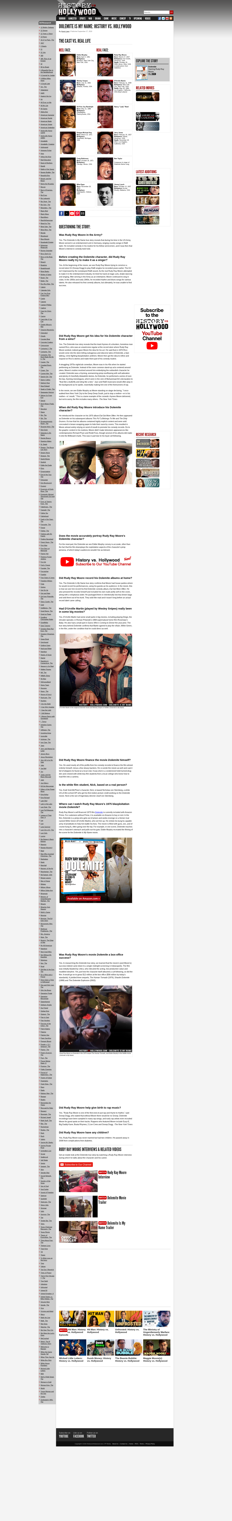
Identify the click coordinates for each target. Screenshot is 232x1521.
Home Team (45, 685)
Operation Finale (46, 993)
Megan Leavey (46, 878)
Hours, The (44, 691)
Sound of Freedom (47, 1192)
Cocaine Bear (45, 339)
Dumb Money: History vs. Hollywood (99, 1359)
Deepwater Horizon (47, 392)
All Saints (44, 109)
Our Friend (44, 1008)
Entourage (44, 480)
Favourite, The (46, 524)
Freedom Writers (46, 581)
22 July (43, 52)
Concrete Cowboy (47, 342)
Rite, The (44, 1124)
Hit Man (43, 679)
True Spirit (44, 1281)
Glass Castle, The (47, 602)
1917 (42, 43)
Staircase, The (46, 1202)
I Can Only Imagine (47, 707)
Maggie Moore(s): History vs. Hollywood (155, 1359)
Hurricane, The (46, 698)
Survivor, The (45, 1214)
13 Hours (44, 37)
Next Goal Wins (46, 952)
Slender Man (45, 1173)
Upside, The (45, 1305)
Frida (42, 584)
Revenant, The (46, 1114)
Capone (43, 302)
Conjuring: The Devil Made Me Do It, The (47, 357)
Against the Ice (46, 96)
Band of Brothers (46, 163)
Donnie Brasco (46, 438)
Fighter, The (45, 531)
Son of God (45, 1186)
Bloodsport (44, 236)
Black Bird (44, 211)
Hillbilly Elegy (45, 676)
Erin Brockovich (46, 483)
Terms (142, 1444)
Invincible (44, 736)
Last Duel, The (46, 807)
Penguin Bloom (46, 1041)
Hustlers (43, 701)
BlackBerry (44, 217)
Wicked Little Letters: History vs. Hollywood (71, 1359)
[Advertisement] (152, 582)
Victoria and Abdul (47, 1311)
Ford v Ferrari (45, 565)
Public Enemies (46, 1069)
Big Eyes (44, 195)
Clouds (43, 336)
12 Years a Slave (47, 34)
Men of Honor (45, 881)
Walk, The (44, 1321)
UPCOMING (138, 18)
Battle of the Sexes (47, 169)
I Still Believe (45, 713)
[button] (61, 213)
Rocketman (45, 1127)
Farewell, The (45, 510)
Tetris (42, 1224)
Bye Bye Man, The (47, 284)
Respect (43, 1111)
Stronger (44, 1208)
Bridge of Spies (46, 275)
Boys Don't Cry (46, 254)
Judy (42, 780)
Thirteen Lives (46, 1246)
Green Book (45, 639)
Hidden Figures (46, 669)
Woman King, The (47, 1385)
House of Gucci (46, 694)
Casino (43, 316)
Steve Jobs (45, 1205)
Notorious (44, 960)
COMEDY (123, 18)
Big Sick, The (45, 205)
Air (42, 99)
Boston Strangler (46, 251)
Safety (43, 1139)
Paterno (43, 1032)
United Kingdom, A (47, 1294)
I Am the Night (46, 704)
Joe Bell (43, 768)
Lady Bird (44, 801)
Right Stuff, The (46, 1120)
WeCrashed (45, 1338)
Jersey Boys (45, 754)
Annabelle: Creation (47, 144)
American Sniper (46, 124)
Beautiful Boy (45, 175)
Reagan (43, 1096)
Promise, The (45, 1066)
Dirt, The (44, 418)
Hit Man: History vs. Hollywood (98, 1330)
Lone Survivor (45, 827)
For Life (43, 562)
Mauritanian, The (46, 872)
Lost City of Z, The (47, 830)
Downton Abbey (46, 441)
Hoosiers (44, 688)
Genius (43, 587)
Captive (43, 308)
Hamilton (44, 652)
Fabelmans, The (46, 507)
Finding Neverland (47, 539)
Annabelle (44, 141)
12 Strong (44, 30)
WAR (90, 18)
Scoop (43, 1154)
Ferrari (43, 528)
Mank (42, 862)
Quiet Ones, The (46, 1084)
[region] (46, 1443)
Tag (42, 1217)
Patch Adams (45, 1029)
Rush (42, 1136)
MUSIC (114, 18)
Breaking (44, 265)
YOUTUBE (63, 1436)
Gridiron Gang (45, 645)
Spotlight (44, 1199)
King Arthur (44, 794)
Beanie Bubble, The (47, 172)
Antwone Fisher (46, 150)
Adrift (42, 93)
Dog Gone (44, 430)
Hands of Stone (46, 655)
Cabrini (43, 287)
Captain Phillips (46, 305)
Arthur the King (46, 157)
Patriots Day (45, 1035)
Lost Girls (44, 833)
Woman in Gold (46, 1382)
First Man (44, 545)
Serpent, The (45, 1166)
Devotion (44, 409)
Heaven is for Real (47, 666)
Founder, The (45, 568)
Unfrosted (44, 1287)
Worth (43, 1388)
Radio (43, 1090)
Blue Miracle (45, 239)
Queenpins (44, 1081)
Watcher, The (45, 1327)
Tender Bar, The (46, 1221)
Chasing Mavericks (47, 330)
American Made (46, 121)
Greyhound (44, 642)
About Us (115, 1444)
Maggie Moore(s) (46, 848)
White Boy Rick (46, 1360)
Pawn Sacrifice (46, 1038)
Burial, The (44, 278)
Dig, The (44, 415)
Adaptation (44, 90)
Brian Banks (45, 271)
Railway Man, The (47, 1093)
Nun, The (44, 963)
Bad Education (46, 160)
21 (41, 49)
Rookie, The (45, 1130)
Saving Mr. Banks (47, 1142)
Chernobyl (44, 333)
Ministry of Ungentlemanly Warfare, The (46, 899)
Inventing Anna (46, 733)
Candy (43, 298)
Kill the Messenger (47, 786)
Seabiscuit (44, 1157)
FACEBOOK (78, 1436)
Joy (42, 772)
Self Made (44, 1160)
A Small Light (45, 84)
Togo (42, 1263)
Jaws (42, 746)
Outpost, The (45, 1014)
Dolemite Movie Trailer (112, 1200)
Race (42, 1087)
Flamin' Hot (44, 554)
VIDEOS (147, 18)
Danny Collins (45, 380)
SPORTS (83, 18)
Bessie (43, 187)
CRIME (106, 18)
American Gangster (47, 115)
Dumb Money (45, 459)
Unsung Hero (45, 1302)
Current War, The (46, 373)
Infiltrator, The (45, 730)
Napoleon (44, 949)
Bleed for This (45, 223)
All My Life (44, 106)
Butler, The (44, 281)
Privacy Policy (150, 1444)
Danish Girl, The (46, 377)
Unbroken (44, 1284)
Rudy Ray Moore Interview (112, 1175)
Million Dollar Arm (47, 890)
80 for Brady (45, 67)
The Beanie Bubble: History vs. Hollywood (127, 1359)
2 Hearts (44, 46)
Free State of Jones (47, 578)
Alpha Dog (44, 112)
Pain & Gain (45, 1017)
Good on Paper (46, 614)
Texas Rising (45, 1232)
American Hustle (46, 118)
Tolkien (43, 1266)
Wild (42, 1374)
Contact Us (123, 1444)
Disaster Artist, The (47, 427)
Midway (43, 884)
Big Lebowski (45, 198)
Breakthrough (45, 268)
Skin (42, 1170)
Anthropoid (44, 147)
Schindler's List (46, 1151)
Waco (43, 1314)
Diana (43, 412)
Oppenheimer (45, 1002)
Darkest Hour (45, 383)
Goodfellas (44, 622)
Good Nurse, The (47, 611)
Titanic (43, 1255)
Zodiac (43, 1397)
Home (131, 1444)
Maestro (43, 844)
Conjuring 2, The (46, 349)
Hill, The (43, 672)
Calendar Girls (46, 290)
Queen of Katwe (46, 1078)
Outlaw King (45, 1011)
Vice (42, 1308)
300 (42, 56)
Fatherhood (44, 516)
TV (130, 18)
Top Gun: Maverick (47, 1270)
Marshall (44, 865)
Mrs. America (45, 934)
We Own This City (47, 1330)
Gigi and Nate (45, 593)
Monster (43, 915)
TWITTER (91, 1436)
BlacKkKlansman (47, 220)
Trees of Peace (46, 1273)
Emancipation (45, 471)
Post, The (44, 1058)
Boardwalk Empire (47, 242)
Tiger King (44, 1249)
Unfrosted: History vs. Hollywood (127, 1330)
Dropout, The (45, 456)
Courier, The (45, 362)
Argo (42, 154)
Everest (43, 486)
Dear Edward (45, 386)
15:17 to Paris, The (47, 40)
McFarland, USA (46, 875)
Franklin (43, 574)
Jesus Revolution (47, 757)
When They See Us (47, 1357)
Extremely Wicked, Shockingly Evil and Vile (47, 496)
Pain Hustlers (45, 1020)
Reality (43, 1100)
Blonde (43, 233)
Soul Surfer (44, 1189)
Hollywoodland (46, 682)
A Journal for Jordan (48, 75)
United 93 (44, 1290)
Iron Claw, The (46, 742)
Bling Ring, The (46, 230)
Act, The (44, 87)
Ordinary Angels (46, 1005)
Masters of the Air (47, 868)
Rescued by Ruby (47, 1108)
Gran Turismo (45, 626)
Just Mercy (44, 783)
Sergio (43, 1163)
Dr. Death (44, 444)
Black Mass (45, 214)
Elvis (42, 468)
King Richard (45, 798)
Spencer (43, 1196)
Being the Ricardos (47, 184)
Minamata (44, 894)
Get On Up (44, 590)
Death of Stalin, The (48, 389)
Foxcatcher (44, 571)
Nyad (42, 966)
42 (41, 64)
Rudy (42, 1133)
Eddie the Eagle (46, 465)
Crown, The (45, 370)
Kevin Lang (65, 31)
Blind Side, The (46, 227)
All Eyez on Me (46, 102)
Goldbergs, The (46, 608)
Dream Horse (45, 453)
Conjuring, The (46, 352)
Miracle (43, 904)
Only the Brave (46, 990)
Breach (43, 262)
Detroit (43, 401)
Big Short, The (46, 201)
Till (42, 1252)
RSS (136, 1444)
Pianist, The (45, 1050)
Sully (42, 1211)
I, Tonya (43, 722)
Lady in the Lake (46, 804)
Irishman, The (45, 739)
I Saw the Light (46, 710)
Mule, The (44, 937)
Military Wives (46, 887)
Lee (42, 820)
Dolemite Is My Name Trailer (111, 1225)
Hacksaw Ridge (46, 648)
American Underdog (47, 127)
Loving (43, 836)
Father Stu (44, 513)
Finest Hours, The (47, 542)
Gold (42, 605)
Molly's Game (45, 912)
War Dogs (44, 1324)
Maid (42, 851)
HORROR (62, 18)
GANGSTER (72, 18)
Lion (42, 824)
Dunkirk (43, 462)
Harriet (43, 658)
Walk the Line (45, 1318)
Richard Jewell (46, 1117)
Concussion (45, 345)
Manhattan (44, 859)
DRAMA (98, 18)
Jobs (42, 765)
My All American (46, 945)
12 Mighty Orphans (47, 27)
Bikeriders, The (46, 208)
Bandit (43, 166)
